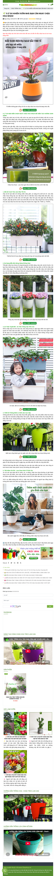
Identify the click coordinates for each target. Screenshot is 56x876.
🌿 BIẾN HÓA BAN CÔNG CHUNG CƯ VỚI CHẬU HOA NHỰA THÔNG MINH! (23, 575)
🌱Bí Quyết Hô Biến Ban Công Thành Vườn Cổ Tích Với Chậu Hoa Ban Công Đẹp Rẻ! (26, 570)
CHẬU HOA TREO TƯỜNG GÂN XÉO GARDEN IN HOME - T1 (15, 697)
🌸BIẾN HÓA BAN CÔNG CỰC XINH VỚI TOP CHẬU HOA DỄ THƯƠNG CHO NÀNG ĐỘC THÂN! (28, 578)
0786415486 (24, 1)
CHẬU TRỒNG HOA (16, 8)
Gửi (50, 606)
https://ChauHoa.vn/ (38, 545)
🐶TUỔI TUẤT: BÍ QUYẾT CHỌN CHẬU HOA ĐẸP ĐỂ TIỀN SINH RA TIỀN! (40, 737)
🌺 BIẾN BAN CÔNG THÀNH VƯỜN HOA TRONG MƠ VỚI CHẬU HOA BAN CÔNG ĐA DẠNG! (27, 580)
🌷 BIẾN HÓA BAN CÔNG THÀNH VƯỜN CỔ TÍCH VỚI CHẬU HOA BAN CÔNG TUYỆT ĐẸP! (27, 583)
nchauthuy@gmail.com (35, 1)
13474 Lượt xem (23, 19)
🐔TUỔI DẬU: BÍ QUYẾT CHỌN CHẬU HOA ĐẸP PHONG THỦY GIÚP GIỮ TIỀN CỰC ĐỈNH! (15, 776)
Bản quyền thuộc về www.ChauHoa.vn (17, 867)
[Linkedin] (14, 563)
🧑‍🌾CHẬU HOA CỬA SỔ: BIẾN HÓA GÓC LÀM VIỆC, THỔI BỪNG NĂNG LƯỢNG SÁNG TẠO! (27, 572)
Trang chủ (6, 8)
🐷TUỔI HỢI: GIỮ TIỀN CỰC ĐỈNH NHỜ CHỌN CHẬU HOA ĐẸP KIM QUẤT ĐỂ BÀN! (15, 737)
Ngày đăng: (7, 19)
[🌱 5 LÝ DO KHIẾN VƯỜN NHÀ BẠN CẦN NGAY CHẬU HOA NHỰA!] (28, 5)
